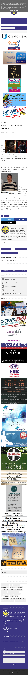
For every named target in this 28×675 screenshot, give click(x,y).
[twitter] (7, 631)
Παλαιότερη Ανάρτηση (21, 248)
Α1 (11, 585)
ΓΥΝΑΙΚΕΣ (7, 121)
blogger (14, 252)
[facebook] (4, 631)
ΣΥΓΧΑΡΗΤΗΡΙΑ (14, 596)
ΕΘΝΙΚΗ (3, 589)
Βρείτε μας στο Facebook (10, 286)
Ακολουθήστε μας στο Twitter (11, 282)
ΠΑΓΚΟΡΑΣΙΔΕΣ (5, 596)
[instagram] (10, 673)
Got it (17, 10)
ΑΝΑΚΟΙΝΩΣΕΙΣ (5, 587)
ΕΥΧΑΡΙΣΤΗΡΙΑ (18, 589)
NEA (2, 585)
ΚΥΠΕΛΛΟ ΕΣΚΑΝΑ (5, 594)
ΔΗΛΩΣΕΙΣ (19, 587)
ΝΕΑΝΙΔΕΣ (18, 594)
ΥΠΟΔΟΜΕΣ (11, 600)
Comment (9, 222)
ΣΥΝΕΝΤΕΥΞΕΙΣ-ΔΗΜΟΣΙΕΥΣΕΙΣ (17, 598)
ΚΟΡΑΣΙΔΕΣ (4, 591)
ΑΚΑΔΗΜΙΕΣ (16, 585)
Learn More (12, 10)
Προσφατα (5, 270)
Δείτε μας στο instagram (10, 290)
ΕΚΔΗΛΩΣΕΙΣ (10, 589)
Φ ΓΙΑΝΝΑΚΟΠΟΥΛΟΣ (20, 600)
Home (2, 121)
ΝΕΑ (13, 594)
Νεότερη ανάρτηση (5, 248)
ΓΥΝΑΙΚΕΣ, (12, 132)
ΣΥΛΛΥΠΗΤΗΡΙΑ (5, 598)
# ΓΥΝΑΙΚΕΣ (6, 216)
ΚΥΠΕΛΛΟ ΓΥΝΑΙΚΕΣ (13, 591)
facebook (5, 252)
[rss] (18, 673)
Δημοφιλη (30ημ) (14, 271)
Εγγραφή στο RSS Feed (10, 279)
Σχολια (23, 270)
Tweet (9, 219)
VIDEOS (7, 585)
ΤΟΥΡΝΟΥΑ (3, 600)
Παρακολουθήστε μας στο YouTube (13, 293)
